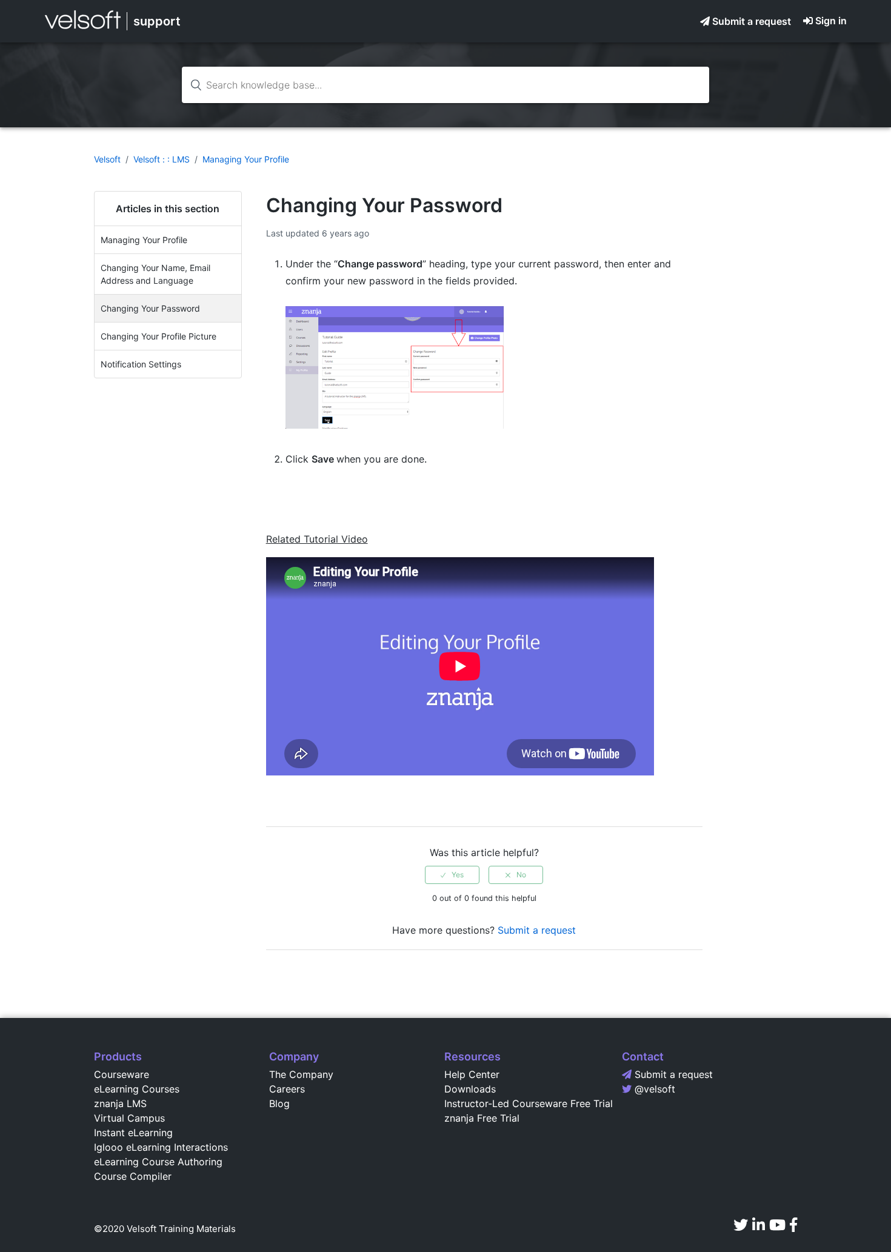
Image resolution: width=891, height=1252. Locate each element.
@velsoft (655, 1089)
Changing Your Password (150, 308)
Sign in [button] (831, 21)
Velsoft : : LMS (161, 159)
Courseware (121, 1074)
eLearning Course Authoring (158, 1162)
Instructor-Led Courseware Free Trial (528, 1103)
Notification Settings (141, 364)
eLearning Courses (136, 1089)
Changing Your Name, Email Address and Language (155, 274)
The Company (301, 1074)
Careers (287, 1089)
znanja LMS (120, 1103)
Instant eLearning (133, 1132)
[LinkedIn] (758, 1225)
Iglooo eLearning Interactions (161, 1147)
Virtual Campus (129, 1118)
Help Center (471, 1074)
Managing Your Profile (245, 159)
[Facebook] (793, 1225)
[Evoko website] (83, 28)
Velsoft (107, 159)
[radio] (452, 875)
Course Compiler (133, 1176)
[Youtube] (777, 1225)
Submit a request (751, 21)
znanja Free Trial (481, 1118)
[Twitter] (740, 1225)
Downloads (470, 1089)
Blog (279, 1103)
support (157, 21)
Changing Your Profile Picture (158, 336)
